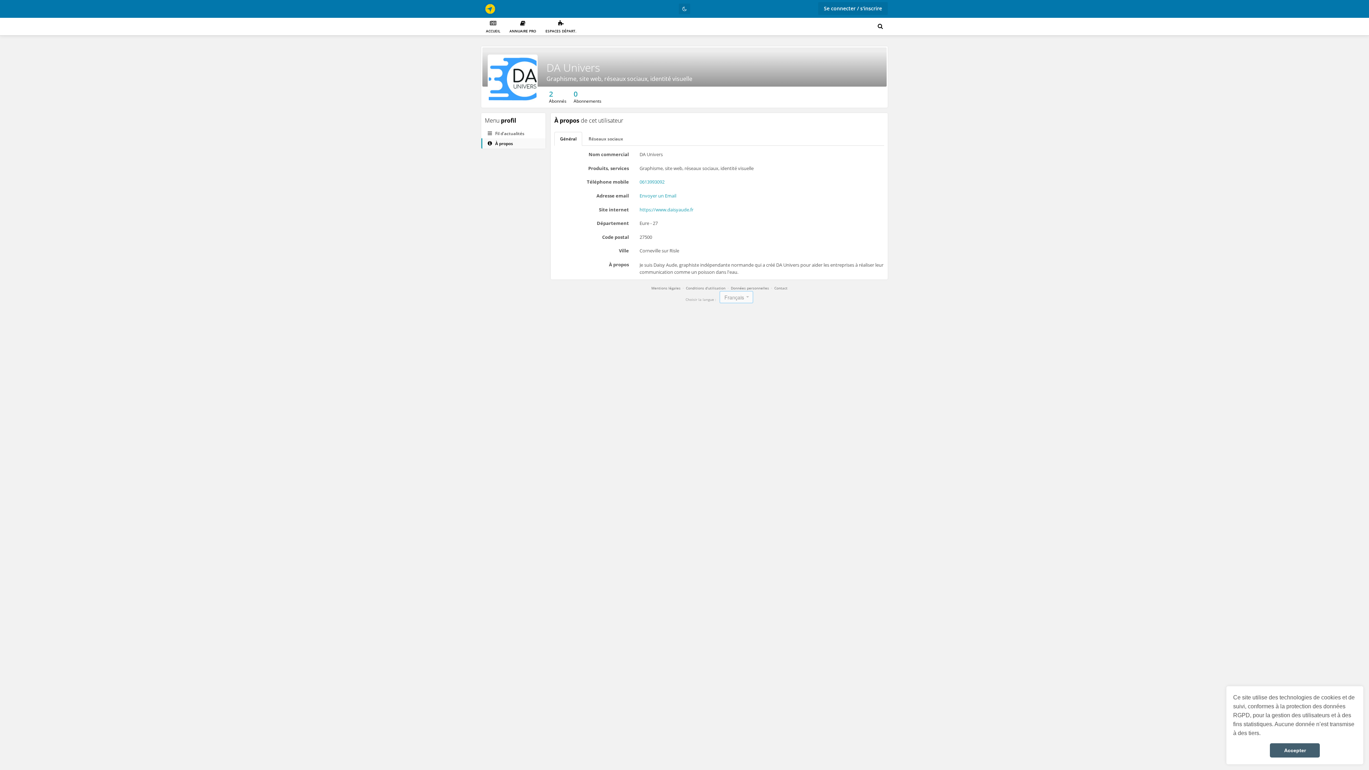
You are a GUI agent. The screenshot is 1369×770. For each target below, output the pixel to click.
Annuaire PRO (522, 31)
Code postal (615, 237)
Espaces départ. (560, 31)
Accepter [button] (1295, 750)
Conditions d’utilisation (705, 288)
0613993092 (652, 182)
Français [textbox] (734, 297)
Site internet (614, 209)
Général (568, 139)
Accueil (493, 31)
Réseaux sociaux (606, 139)
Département (613, 223)
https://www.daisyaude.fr (666, 209)
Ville (624, 250)
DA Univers (573, 67)
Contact (781, 288)
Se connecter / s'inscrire (853, 8)
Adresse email (612, 195)
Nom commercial (609, 154)
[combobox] (736, 297)
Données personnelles (750, 288)
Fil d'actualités (509, 133)
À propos (503, 143)
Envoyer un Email (658, 195)
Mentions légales (666, 288)
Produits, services (608, 168)
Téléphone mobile (608, 182)
